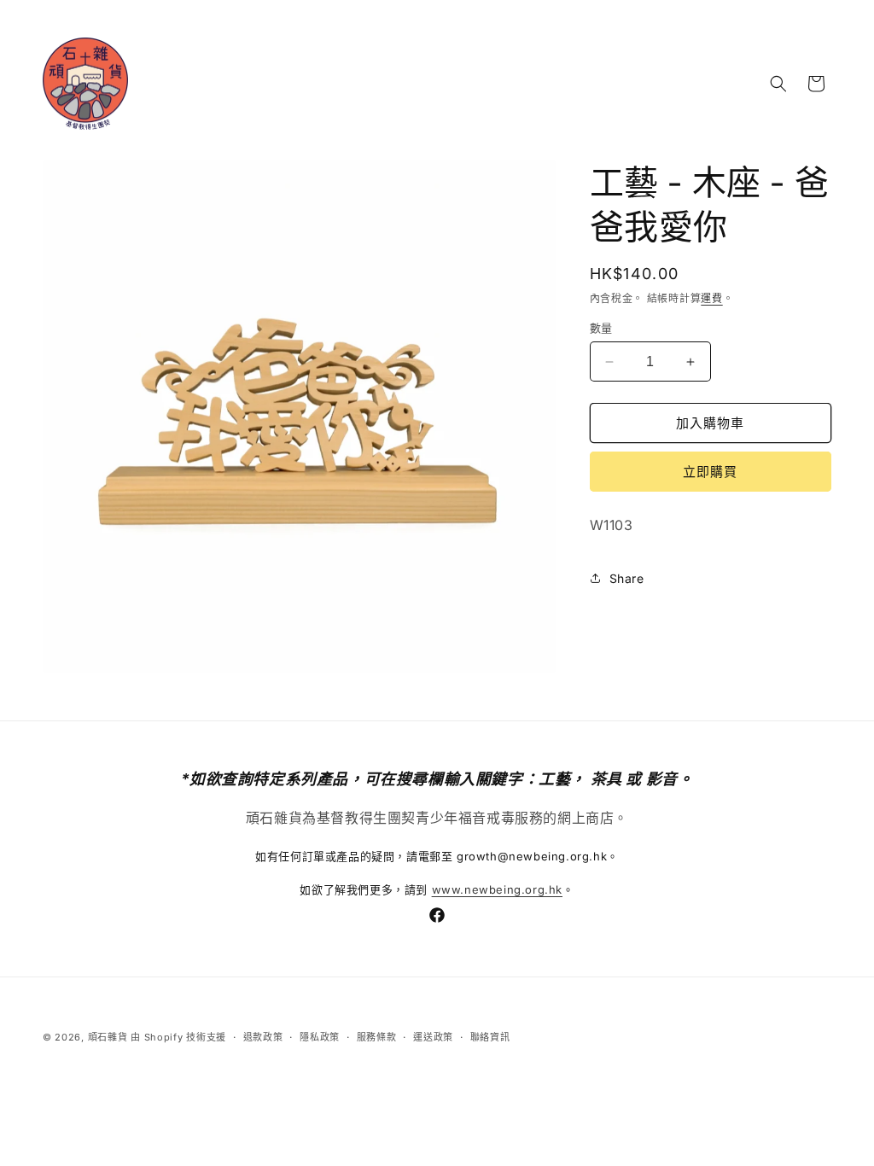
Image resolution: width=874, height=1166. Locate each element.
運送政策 (433, 1037)
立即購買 (710, 471)
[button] (778, 83)
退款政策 (263, 1037)
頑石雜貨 (108, 1037)
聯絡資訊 (490, 1037)
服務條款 (377, 1037)
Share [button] (626, 578)
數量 (601, 328)
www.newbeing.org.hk (497, 889)
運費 (711, 298)
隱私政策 (320, 1037)
